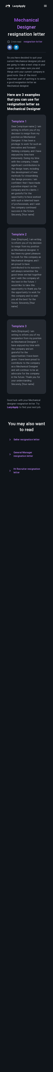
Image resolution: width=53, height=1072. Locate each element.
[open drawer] (45, 6)
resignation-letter (33, 41)
